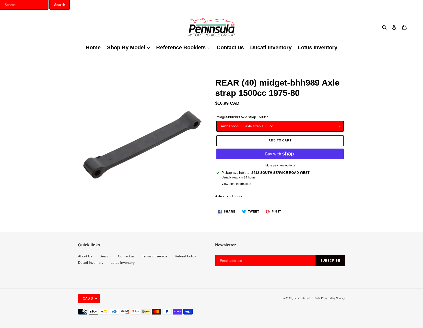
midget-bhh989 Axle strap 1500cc (242, 117)
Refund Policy (185, 256)
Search (105, 256)
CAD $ (88, 298)
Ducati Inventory (90, 263)
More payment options (280, 165)
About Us (85, 256)
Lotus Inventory (123, 263)
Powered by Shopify (333, 298)
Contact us (126, 256)
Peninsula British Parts (307, 298)
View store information (236, 184)
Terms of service (154, 256)
